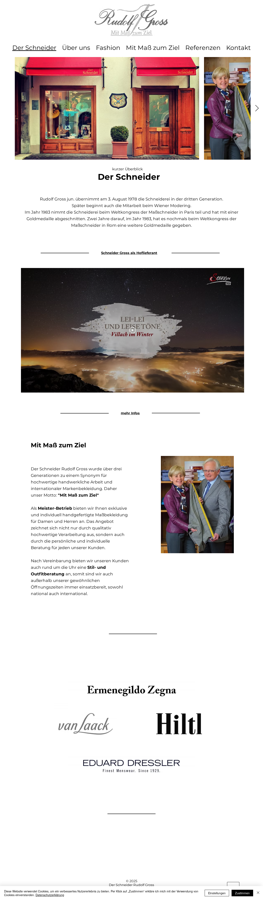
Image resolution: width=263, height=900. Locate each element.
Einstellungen (217, 893)
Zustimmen (242, 893)
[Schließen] (258, 893)
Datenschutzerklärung (50, 895)
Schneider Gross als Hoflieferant (129, 253)
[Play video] (132, 330)
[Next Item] (257, 108)
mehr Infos (130, 413)
